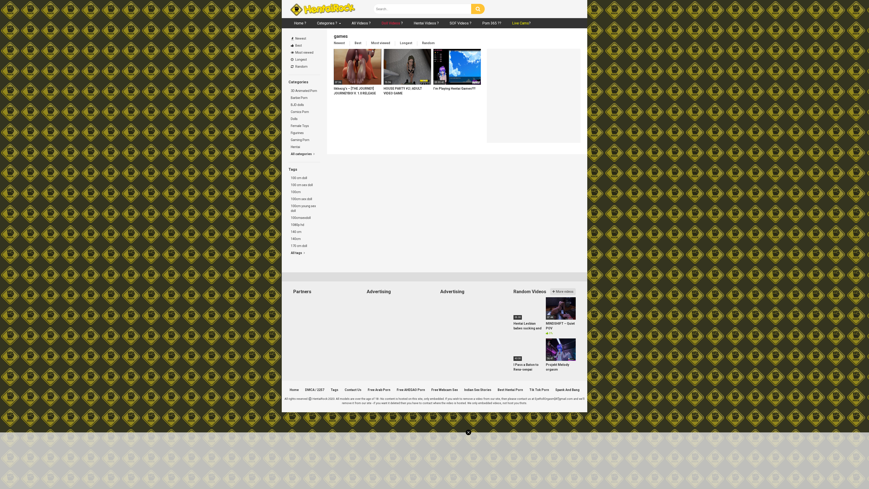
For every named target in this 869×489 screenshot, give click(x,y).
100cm (296, 192)
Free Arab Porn (379, 390)
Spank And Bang (567, 390)
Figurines (297, 133)
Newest (300, 38)
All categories (302, 154)
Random (301, 66)
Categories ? (327, 23)
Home (294, 390)
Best (298, 45)
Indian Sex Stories (477, 390)
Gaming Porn (300, 140)
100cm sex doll (301, 199)
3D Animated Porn (304, 91)
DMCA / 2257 (314, 390)
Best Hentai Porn (510, 390)
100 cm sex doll (302, 185)
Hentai (295, 147)
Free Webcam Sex (444, 390)
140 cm (296, 232)
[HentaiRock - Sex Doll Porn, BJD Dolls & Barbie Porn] (322, 9)
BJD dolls (297, 105)
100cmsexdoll (301, 218)
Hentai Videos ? (426, 23)
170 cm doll (299, 246)
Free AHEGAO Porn (411, 390)
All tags (297, 253)
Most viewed (304, 52)
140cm (296, 239)
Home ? (300, 23)
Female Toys (300, 126)
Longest (301, 59)
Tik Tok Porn (539, 390)
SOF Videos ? (460, 23)
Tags (334, 390)
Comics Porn (300, 112)
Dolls (294, 119)
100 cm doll (299, 178)
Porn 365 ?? (491, 23)
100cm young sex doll (303, 208)
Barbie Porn (299, 98)
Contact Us (353, 390)
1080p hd (297, 225)
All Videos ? (361, 23)
